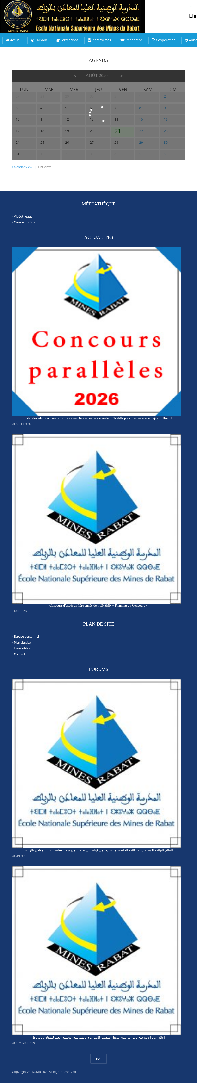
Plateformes (101, 40)
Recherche (134, 40)
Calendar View (22, 167)
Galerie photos (24, 222)
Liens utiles (22, 648)
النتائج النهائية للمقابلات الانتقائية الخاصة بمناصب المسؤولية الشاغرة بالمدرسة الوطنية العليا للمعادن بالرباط (98, 850)
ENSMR (40, 40)
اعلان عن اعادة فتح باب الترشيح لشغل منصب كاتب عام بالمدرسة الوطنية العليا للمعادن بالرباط (98, 1037)
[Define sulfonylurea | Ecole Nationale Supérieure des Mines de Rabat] (83, 12)
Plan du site (22, 642)
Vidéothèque (23, 216)
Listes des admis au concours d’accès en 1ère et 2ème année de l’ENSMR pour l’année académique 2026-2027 (99, 418)
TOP (99, 1058)
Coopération (165, 40)
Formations (69, 40)
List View (44, 167)
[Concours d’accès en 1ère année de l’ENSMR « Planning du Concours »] (96, 519)
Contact (19, 654)
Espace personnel (26, 636)
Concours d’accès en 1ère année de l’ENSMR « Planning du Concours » (98, 605)
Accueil (15, 40)
